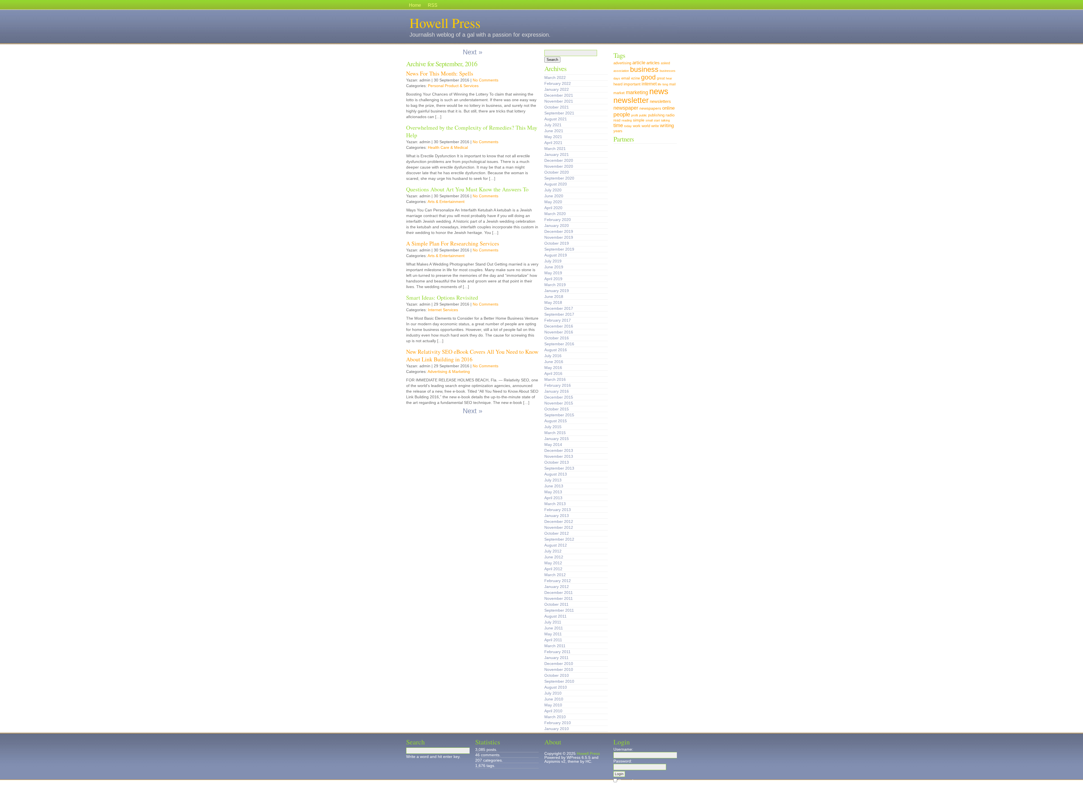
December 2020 (558, 160)
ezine (635, 78)
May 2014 (553, 444)
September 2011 (559, 610)
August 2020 (555, 184)
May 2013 (553, 492)
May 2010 (553, 705)
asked (665, 63)
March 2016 (555, 379)
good (648, 77)
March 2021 (555, 148)
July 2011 (552, 622)
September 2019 (559, 249)
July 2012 (553, 551)
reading (627, 120)
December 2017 (558, 308)
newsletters (660, 101)
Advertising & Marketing (449, 371)
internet (649, 83)
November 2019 (558, 237)
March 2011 (554, 646)
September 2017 (559, 314)
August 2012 (555, 545)
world (646, 126)
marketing (637, 92)
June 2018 (553, 296)
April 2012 (553, 569)
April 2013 (553, 498)
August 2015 (555, 421)
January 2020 (556, 225)
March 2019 (555, 284)
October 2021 (556, 107)
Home (415, 5)
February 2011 (557, 651)
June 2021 (553, 131)
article (638, 62)
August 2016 (555, 350)
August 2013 (555, 474)
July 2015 (553, 427)
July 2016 (553, 355)
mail (672, 84)
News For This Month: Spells (439, 73)
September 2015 (559, 415)
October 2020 (556, 172)
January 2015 (556, 438)
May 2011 (553, 634)
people (621, 114)
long (665, 84)
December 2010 (558, 663)
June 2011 (553, 628)
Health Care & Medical (448, 147)
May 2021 (553, 136)
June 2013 (553, 486)
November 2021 (558, 101)
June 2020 (553, 196)
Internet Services (443, 310)
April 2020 (553, 207)
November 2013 (558, 456)
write (655, 126)
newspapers (650, 108)
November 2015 (558, 403)
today (628, 126)
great (661, 78)
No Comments (485, 80)
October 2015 (556, 409)
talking (665, 120)
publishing (656, 115)
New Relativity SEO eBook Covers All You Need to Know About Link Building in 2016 (472, 355)
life (659, 84)
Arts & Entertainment (446, 201)
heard (617, 84)
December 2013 (558, 450)
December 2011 (558, 592)
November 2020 (558, 166)
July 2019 (553, 261)
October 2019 (556, 243)
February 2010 (557, 722)
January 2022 (556, 89)
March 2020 (555, 213)
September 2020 (559, 178)
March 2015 (555, 432)
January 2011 (556, 657)
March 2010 (555, 717)
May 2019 (553, 273)
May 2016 (553, 367)
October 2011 (556, 604)
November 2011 (558, 598)
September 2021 (559, 113)
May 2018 (553, 302)
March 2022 (555, 77)
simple (638, 120)
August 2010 (555, 687)
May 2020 (553, 202)
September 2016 (559, 344)
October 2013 (556, 462)
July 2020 (553, 190)
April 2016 (553, 373)
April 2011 (553, 640)
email (625, 78)
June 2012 (553, 557)
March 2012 (555, 574)
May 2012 (553, 563)
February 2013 (557, 509)
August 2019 (555, 255)
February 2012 (557, 580)
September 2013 (559, 468)
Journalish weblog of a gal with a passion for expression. (480, 35)
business (644, 69)
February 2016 (557, 385)
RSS (432, 5)
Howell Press (445, 23)
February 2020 (557, 219)
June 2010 (553, 699)
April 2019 (553, 279)
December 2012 (558, 521)
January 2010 (556, 728)
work (636, 126)
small (649, 120)
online (668, 108)
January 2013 (556, 515)
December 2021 (558, 95)
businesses (667, 70)
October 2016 (556, 338)
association (621, 70)
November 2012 (558, 527)
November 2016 (558, 332)
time (618, 125)
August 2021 (555, 119)
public (643, 115)
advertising (622, 63)
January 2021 (556, 154)
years (617, 131)
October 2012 (556, 533)
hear (669, 78)
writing (667, 125)
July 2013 (553, 480)
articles (653, 63)
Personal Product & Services (453, 85)
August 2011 (555, 616)
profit (634, 115)
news (658, 91)
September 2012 (559, 539)
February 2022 (557, 83)
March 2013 (555, 503)
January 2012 (556, 586)
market (619, 93)
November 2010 (558, 669)
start (657, 120)
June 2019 (553, 267)
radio (670, 115)
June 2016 (553, 361)
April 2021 (553, 142)
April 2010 (553, 711)
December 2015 (558, 397)
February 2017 (557, 320)
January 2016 (556, 391)
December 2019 (558, 231)
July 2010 (553, 693)
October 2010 (556, 675)
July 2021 (553, 125)
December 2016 (558, 326)
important (632, 84)
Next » (472, 52)
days (616, 78)
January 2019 (556, 290)
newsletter (631, 100)
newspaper (625, 108)
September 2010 (559, 681)
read (616, 120)
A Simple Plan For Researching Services (452, 243)
